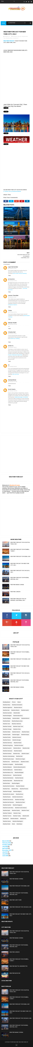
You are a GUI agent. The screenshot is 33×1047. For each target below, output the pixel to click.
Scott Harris (11, 389)
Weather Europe (25, 734)
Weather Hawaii (17, 742)
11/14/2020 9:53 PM (12, 366)
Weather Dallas (8, 208)
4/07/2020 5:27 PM (12, 312)
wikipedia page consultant (21, 397)
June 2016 (5, 855)
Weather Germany (7, 742)
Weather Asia (6, 710)
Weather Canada (7, 726)
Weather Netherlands (8, 778)
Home (3, 23)
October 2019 (6, 844)
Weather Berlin (16, 718)
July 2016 (5, 854)
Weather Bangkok (7, 715)
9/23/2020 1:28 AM (12, 347)
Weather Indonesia (7, 750)
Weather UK (6, 818)
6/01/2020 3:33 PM (12, 333)
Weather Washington (18, 821)
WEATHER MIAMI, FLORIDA (17, 584)
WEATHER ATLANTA (10, 246)
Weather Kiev (19, 756)
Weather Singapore (17, 805)
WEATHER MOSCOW (15, 973)
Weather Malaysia (7, 767)
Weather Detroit (16, 732)
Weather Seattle (7, 805)
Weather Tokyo (17, 813)
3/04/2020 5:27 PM (12, 280)
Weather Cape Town (18, 726)
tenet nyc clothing (15, 338)
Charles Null (11, 332)
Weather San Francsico (8, 802)
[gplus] (29, 1)
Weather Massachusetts (19, 767)
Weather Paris (6, 788)
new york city (15, 374)
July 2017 (5, 852)
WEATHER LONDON (15, 591)
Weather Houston (7, 748)
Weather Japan (25, 753)
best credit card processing (20, 273)
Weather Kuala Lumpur (8, 759)
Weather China (17, 729)
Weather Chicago (7, 729)
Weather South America (20, 807)
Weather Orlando (20, 786)
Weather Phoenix (24, 788)
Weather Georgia (17, 740)
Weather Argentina (7, 707)
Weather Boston (25, 718)
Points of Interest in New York (15, 355)
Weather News (9, 38)
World (13, 824)
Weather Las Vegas (20, 759)
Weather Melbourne (7, 769)
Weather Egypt (15, 734)
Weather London (25, 761)
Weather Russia (7, 797)
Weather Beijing (7, 718)
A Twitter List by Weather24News (12, 191)
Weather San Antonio (8, 799)
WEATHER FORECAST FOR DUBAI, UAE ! (20, 556)
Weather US (15, 38)
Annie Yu (10, 346)
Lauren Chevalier (13, 295)
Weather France (7, 740)
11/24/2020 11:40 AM (13, 381)
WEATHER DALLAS (9, 217)
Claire (10, 310)
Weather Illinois (17, 748)
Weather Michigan (19, 772)
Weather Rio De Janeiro (8, 794)
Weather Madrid (18, 764)
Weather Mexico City (8, 772)
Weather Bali (17, 713)
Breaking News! (6, 702)
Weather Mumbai (17, 775)
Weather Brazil (6, 721)
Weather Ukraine (14, 818)
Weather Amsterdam (17, 704)
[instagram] (31, 1)
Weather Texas (25, 810)
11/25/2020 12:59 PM (13, 390)
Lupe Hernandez (13, 267)
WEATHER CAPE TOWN (15, 900)
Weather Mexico (18, 769)
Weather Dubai (25, 732)
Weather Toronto (7, 816)
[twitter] (26, 1)
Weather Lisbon (15, 761)
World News (19, 824)
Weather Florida (7, 737)
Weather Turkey (17, 816)
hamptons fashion (12, 305)
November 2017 (6, 850)
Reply (9, 275)
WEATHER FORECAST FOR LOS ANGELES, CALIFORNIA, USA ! (18, 599)
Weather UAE (26, 816)
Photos (14, 702)
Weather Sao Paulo (20, 802)
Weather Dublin (6, 734)
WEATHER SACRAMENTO (11, 231)
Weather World (6, 824)
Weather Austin (25, 710)
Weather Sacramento (17, 797)
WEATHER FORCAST (8, 41)
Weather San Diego (19, 799)
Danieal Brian (12, 380)
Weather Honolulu (18, 745)
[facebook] (24, 1)
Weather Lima (6, 761)
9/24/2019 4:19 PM (12, 268)
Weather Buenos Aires (17, 721)
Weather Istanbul (7, 753)
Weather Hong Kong (8, 745)
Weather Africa (6, 704)
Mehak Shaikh (12, 323)
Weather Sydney (16, 810)
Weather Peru (15, 788)
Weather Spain (6, 810)
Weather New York (18, 780)
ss (8, 365)
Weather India (26, 748)
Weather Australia (7, 713)
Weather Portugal (7, 791)
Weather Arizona (18, 707)
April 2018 (5, 848)
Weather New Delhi (7, 780)
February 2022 (6, 843)
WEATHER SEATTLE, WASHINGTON (18, 966)
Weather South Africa (8, 807)
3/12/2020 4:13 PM (12, 297)
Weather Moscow (7, 775)
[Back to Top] (16, 1045)
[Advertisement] (16, 83)
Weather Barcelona (17, 715)
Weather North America (8, 786)
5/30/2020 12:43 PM (13, 324)
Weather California (9, 223)
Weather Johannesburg (8, 756)
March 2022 (5, 841)
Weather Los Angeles (8, 764)
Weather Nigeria (15, 783)
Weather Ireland (18, 750)
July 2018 (5, 846)
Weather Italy (16, 753)
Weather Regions (17, 791)
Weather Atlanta (9, 237)
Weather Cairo (6, 723)
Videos (19, 702)
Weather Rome (19, 794)
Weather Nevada (19, 778)
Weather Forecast (17, 36)
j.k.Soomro (11, 279)
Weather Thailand (7, 813)
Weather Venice (7, 821)
